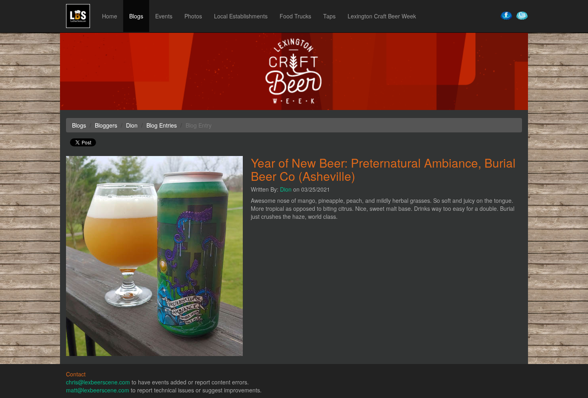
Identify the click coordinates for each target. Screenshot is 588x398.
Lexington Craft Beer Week (382, 16)
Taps (329, 16)
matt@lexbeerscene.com (97, 390)
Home (109, 16)
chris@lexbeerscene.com (98, 382)
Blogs (136, 16)
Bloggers (106, 125)
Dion (286, 189)
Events (163, 16)
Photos (193, 16)
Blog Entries (161, 125)
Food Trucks (295, 16)
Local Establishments (241, 16)
